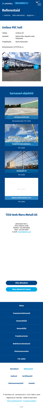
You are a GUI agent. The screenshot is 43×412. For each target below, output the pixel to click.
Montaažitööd (21, 321)
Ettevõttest (14, 369)
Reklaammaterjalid (15, 383)
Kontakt (32, 383)
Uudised (14, 376)
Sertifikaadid (27, 376)
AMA (21, 407)
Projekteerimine (21, 336)
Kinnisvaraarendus (21, 351)
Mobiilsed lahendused (21, 344)
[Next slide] (36, 66)
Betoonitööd (21, 328)
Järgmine (30, 15)
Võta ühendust (21, 283)
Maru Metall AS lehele (21, 289)
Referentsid (28, 369)
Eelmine (7, 15)
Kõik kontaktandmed (14, 401)
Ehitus (21, 306)
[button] (38, 1)
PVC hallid (21, 359)
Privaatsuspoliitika (29, 401)
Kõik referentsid (19, 15)
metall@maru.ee (24, 232)
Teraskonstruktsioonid (21, 313)
